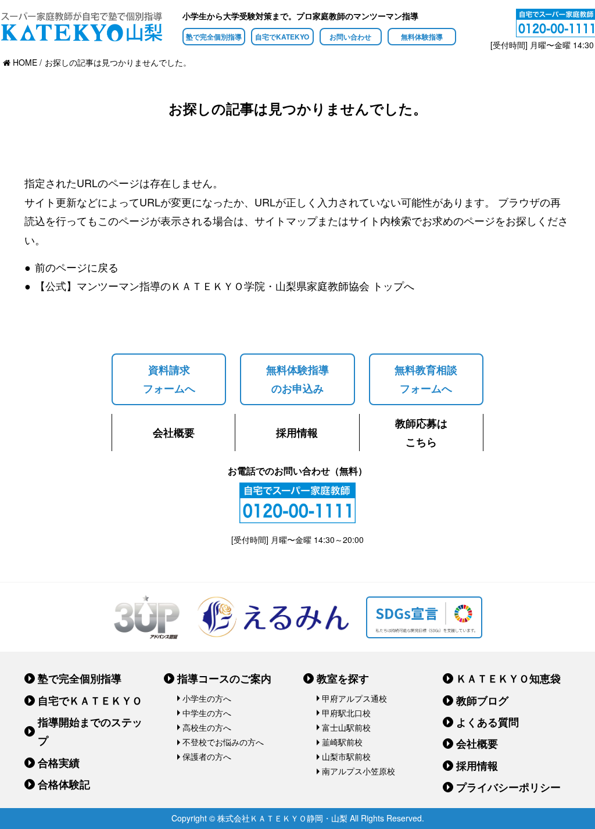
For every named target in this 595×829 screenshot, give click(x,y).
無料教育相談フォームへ (426, 379)
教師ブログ (482, 700)
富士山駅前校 (346, 727)
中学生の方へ (206, 713)
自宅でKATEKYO (282, 36)
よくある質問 (487, 722)
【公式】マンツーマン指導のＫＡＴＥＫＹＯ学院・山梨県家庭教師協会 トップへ (224, 285)
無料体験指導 (422, 36)
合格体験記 (64, 784)
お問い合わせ (350, 36)
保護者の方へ (206, 756)
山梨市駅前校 (346, 756)
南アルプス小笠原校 (358, 771)
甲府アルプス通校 (354, 698)
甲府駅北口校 (346, 713)
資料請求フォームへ (169, 379)
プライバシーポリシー (508, 787)
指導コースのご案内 (224, 678)
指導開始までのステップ (90, 731)
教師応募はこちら (421, 432)
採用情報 (297, 432)
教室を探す (343, 678)
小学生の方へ (206, 698)
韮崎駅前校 (342, 742)
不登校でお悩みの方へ (223, 742)
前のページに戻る (77, 266)
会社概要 (174, 432)
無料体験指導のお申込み (297, 379)
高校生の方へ (206, 727)
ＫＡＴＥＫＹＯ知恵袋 (508, 678)
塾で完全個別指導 (214, 36)
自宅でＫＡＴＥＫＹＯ (90, 700)
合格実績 (59, 762)
